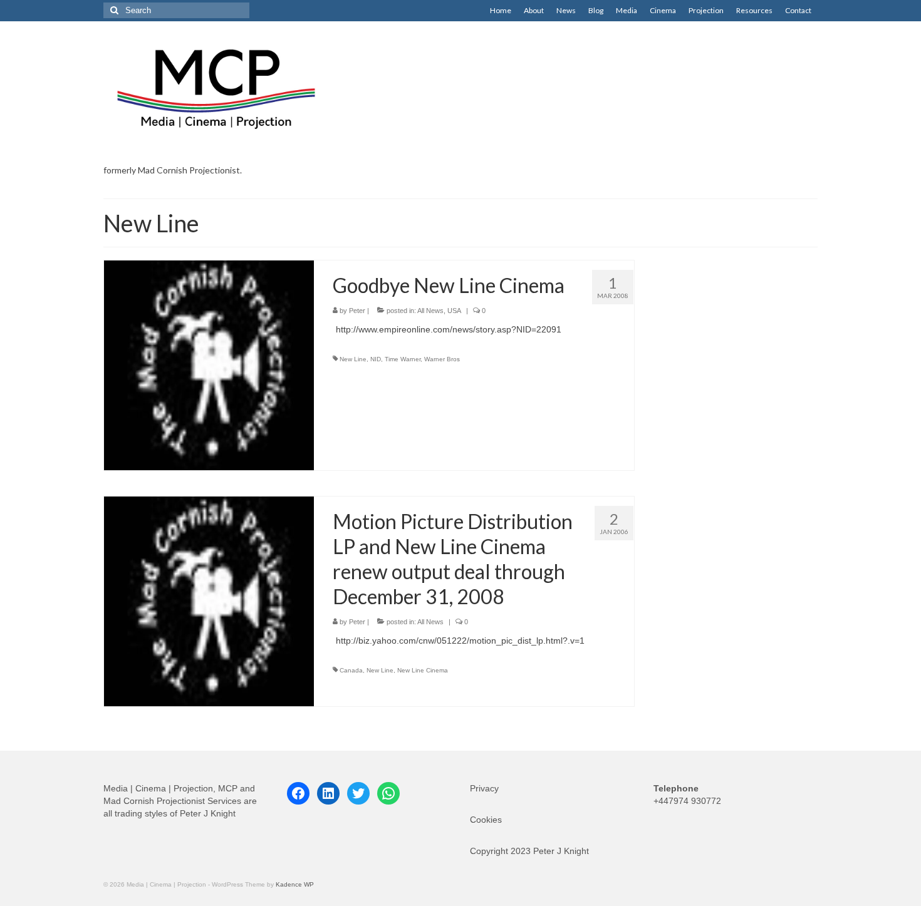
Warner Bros (442, 359)
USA (454, 310)
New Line (353, 359)
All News (430, 310)
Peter (357, 310)
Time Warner (402, 359)
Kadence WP (295, 884)
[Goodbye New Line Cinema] (209, 364)
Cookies (486, 820)
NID (375, 359)
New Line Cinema (422, 670)
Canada (351, 670)
